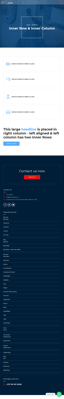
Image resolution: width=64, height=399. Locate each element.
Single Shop (6, 370)
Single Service (7, 336)
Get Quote (6, 227)
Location (5, 231)
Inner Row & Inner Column (10, 291)
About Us (5, 217)
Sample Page (6, 352)
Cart (4, 358)
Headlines (5, 280)
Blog (4, 239)
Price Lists (6, 295)
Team (4, 319)
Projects (5, 345)
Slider (4, 307)
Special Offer (6, 340)
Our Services (6, 334)
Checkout (5, 362)
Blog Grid (5, 241)
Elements (35, 25)
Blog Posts (6, 260)
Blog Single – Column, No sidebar (12, 249)
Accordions (6, 256)
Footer (5, 330)
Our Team (6, 235)
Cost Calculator (7, 268)
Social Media (6, 311)
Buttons (5, 264)
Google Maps (6, 276)
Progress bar (6, 299)
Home (28, 25)
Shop (4, 356)
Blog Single (6, 245)
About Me (5, 219)
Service (5, 303)
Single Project (7, 347)
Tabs (4, 315)
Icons (4, 284)
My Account (6, 366)
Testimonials (6, 323)
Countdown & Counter (9, 272)
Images (5, 287)
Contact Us (6, 223)
